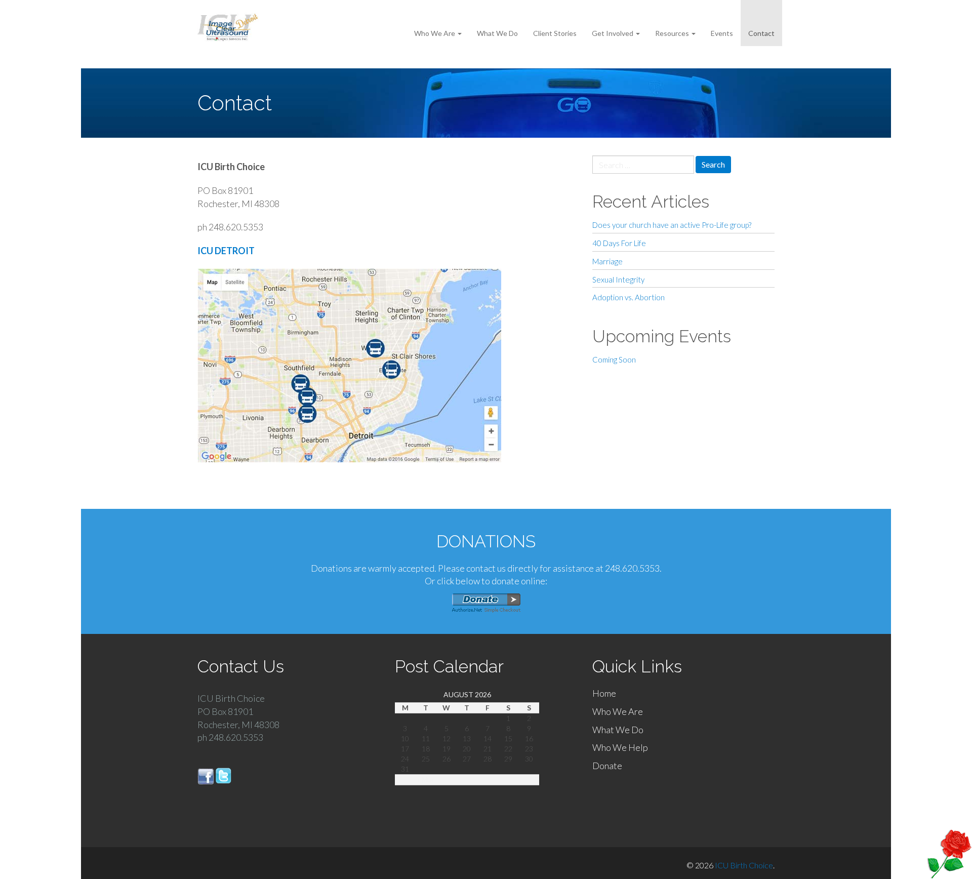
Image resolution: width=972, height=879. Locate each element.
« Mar (425, 779)
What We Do (497, 33)
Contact (761, 33)
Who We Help (620, 747)
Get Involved (613, 33)
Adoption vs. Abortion (628, 297)
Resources (673, 33)
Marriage (607, 261)
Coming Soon (614, 359)
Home (604, 693)
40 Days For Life (619, 243)
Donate (607, 765)
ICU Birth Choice (744, 865)
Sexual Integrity (618, 279)
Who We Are (435, 33)
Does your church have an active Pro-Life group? (671, 224)
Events (722, 33)
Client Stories (555, 33)
